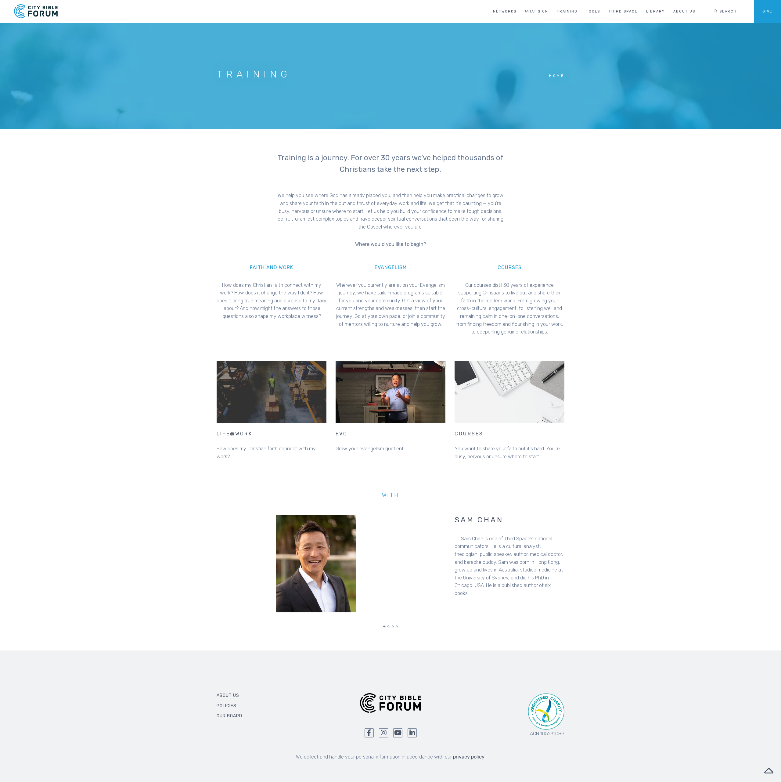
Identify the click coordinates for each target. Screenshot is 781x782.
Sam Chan (479, 520)
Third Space (623, 11)
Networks (504, 11)
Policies (226, 705)
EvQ (342, 434)
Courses (469, 434)
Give (767, 11)
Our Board (229, 716)
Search (727, 11)
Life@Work (234, 434)
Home (556, 76)
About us (684, 11)
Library (655, 11)
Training (567, 11)
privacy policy (468, 757)
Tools (593, 11)
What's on (536, 11)
